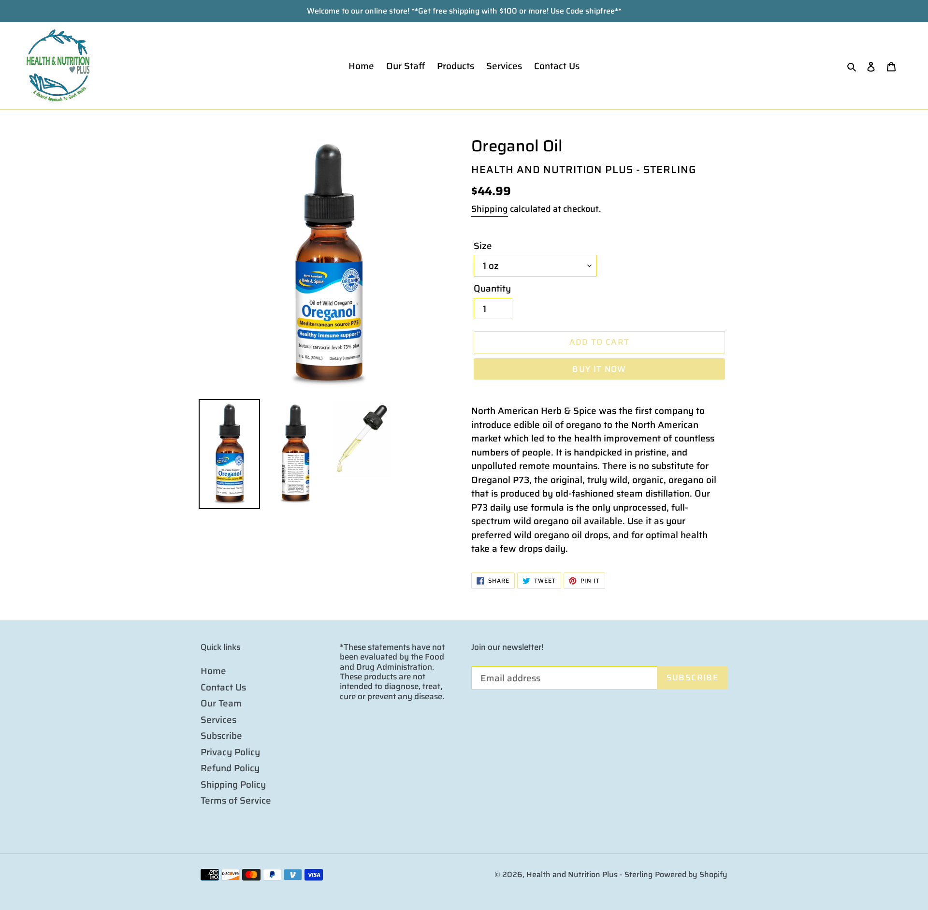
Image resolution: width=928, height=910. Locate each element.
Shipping (489, 209)
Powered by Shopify (691, 874)
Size (483, 246)
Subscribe (221, 735)
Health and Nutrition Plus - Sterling (589, 874)
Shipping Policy (233, 784)
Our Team (221, 703)
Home (213, 670)
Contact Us (223, 687)
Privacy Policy (230, 752)
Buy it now (599, 369)
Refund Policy (230, 768)
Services (218, 719)
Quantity (492, 288)
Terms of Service (236, 800)
